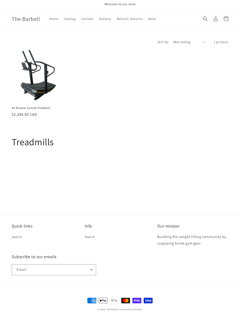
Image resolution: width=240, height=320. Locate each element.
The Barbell (113, 309)
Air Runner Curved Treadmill (31, 108)
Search (17, 237)
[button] (205, 19)
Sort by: (163, 42)
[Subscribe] (91, 269)
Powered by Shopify (131, 309)
